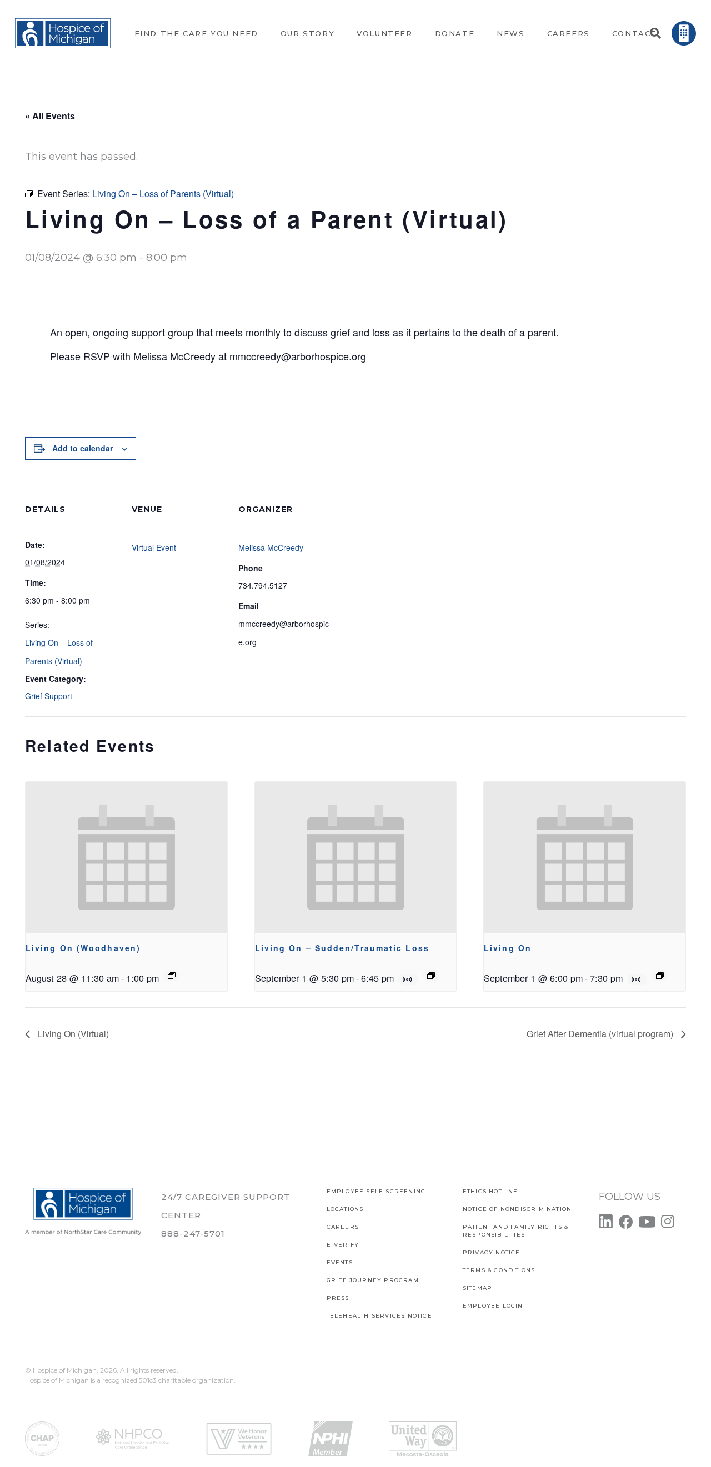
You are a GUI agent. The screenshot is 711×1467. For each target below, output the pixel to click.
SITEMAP (477, 1288)
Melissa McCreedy (270, 547)
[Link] (63, 33)
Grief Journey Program (373, 1280)
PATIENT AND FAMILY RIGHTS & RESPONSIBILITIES (515, 1230)
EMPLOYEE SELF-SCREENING (376, 1191)
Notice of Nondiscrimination (517, 1209)
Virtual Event (154, 547)
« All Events (50, 115)
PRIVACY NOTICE (491, 1252)
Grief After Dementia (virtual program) (601, 1033)
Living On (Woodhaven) (83, 947)
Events (340, 1262)
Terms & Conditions (499, 1270)
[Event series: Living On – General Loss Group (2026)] (172, 975)
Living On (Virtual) (72, 1033)
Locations (345, 1209)
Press (338, 1298)
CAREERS (343, 1226)
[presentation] (126, 857)
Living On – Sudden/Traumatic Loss (342, 947)
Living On (508, 947)
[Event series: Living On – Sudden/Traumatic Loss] (431, 975)
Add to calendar (82, 448)
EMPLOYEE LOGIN (493, 1305)
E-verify (343, 1244)
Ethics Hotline (490, 1191)
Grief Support (48, 695)
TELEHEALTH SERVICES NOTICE (379, 1315)
